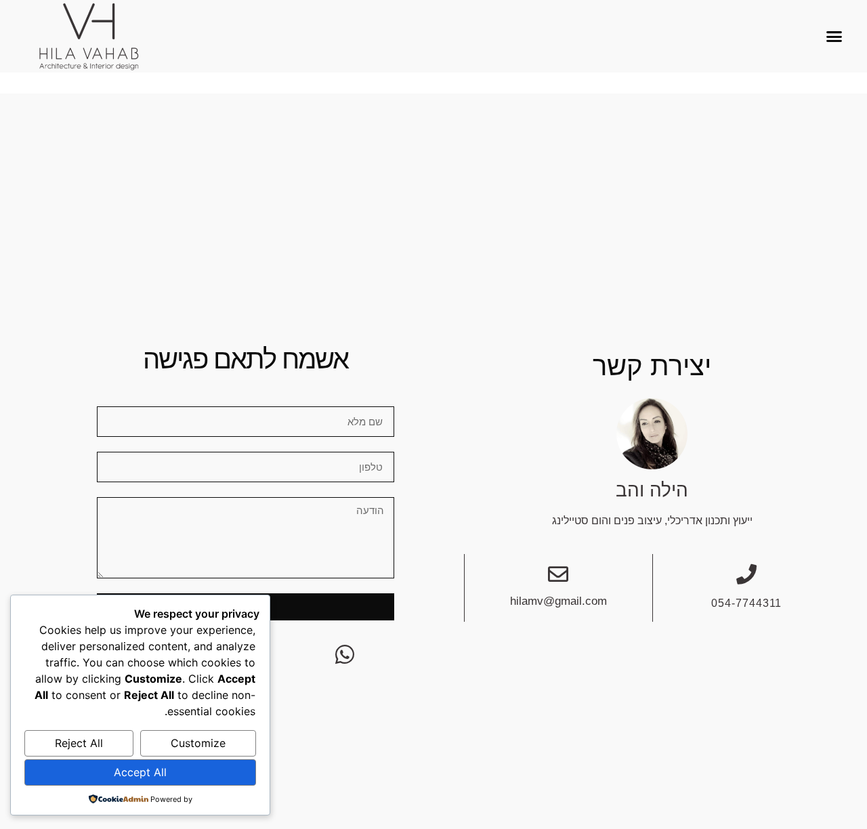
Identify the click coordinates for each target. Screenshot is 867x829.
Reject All (79, 743)
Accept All (140, 772)
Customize (198, 743)
